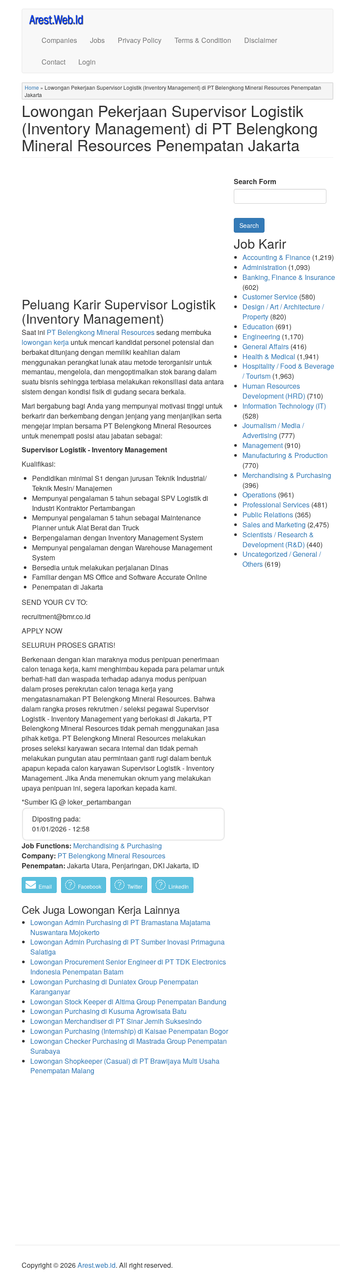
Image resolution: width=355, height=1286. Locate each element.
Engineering (261, 336)
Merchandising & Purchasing (117, 846)
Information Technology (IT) (284, 406)
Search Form (255, 181)
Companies (59, 40)
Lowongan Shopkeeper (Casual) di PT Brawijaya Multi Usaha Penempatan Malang (124, 1066)
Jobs (97, 40)
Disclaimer (260, 40)
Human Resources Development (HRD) (273, 391)
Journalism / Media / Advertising (273, 430)
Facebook (89, 886)
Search (249, 225)
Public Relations (267, 515)
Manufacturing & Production (285, 455)
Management (262, 445)
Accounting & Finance (276, 257)
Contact (53, 62)
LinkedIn (178, 886)
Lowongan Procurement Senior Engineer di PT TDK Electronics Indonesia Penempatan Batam (128, 967)
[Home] (60, 19)
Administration (264, 267)
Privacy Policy (139, 40)
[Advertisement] (123, 234)
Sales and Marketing (274, 524)
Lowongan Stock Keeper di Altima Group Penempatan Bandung (128, 1002)
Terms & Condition (202, 40)
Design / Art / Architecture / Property (283, 312)
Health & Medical (268, 356)
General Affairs (265, 346)
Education (258, 326)
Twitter (134, 886)
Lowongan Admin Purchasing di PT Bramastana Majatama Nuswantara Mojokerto (120, 927)
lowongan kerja (45, 342)
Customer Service (269, 297)
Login (87, 62)
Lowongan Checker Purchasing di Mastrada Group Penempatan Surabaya (128, 1046)
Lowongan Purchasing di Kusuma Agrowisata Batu (108, 1011)
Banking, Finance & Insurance (288, 277)
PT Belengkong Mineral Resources (101, 332)
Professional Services (276, 505)
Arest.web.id (96, 1265)
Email (44, 886)
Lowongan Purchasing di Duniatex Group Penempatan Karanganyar (114, 987)
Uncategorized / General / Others (281, 559)
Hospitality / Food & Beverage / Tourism (288, 371)
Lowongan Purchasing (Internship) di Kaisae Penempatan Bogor (129, 1031)
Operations (259, 495)
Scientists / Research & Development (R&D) (278, 539)
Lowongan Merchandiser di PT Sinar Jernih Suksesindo (116, 1021)
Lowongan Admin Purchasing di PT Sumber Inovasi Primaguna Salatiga (127, 947)
